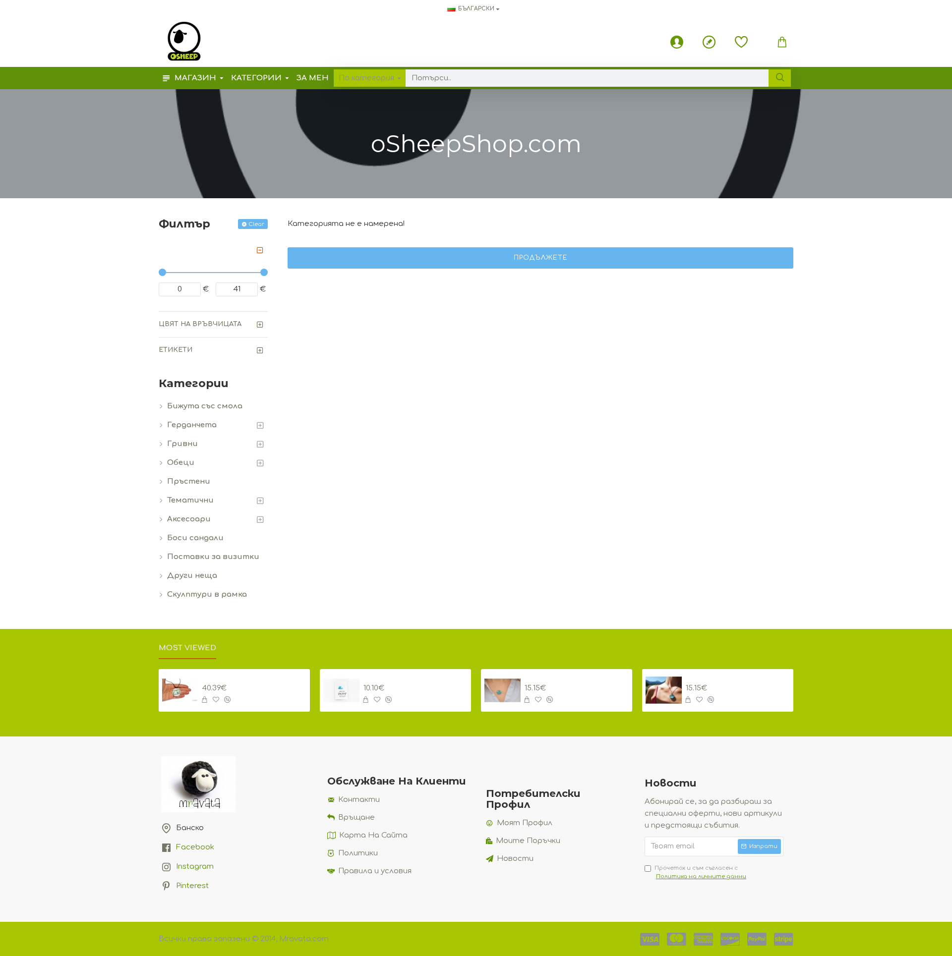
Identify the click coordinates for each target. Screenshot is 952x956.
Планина (704, 677)
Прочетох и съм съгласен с (700, 872)
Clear (256, 224)
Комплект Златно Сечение (254, 677)
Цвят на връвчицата (200, 324)
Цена (169, 249)
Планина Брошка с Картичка (415, 677)
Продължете (541, 257)
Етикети (175, 349)
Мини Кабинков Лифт (574, 677)
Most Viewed (187, 648)
